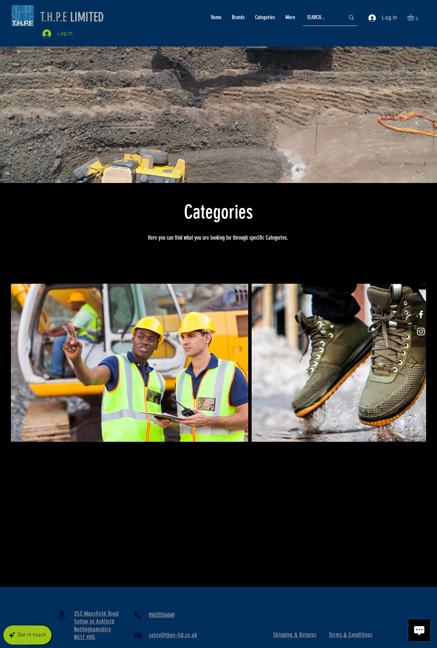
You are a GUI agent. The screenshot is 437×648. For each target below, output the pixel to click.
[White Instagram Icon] (421, 331)
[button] (414, 17)
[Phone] (137, 615)
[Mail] (137, 635)
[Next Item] (414, 362)
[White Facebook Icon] (421, 314)
